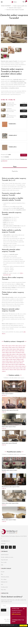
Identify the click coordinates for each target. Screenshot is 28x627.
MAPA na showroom (16, 614)
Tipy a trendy (3, 562)
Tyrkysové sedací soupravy (14, 369)
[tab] (14, 167)
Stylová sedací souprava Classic (9, 426)
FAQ (2, 584)
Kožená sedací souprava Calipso (9, 519)
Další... (2, 564)
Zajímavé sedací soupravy (11, 359)
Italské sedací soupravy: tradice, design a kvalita (16, 354)
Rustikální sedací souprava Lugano (9, 470)
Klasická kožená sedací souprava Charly (10, 486)
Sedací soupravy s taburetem (12, 361)
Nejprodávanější (4, 559)
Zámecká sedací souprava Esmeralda (10, 410)
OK (23, 625)
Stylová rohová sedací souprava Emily (10, 503)
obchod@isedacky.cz (5, 541)
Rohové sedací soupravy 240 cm (8, 366)
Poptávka (23, 155)
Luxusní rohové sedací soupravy (13, 367)
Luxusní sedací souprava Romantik (9, 443)
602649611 (3, 543)
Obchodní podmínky (5, 576)
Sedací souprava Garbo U (7, 393)
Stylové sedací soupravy (17, 345)
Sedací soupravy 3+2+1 (13, 347)
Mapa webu (3, 589)
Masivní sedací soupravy (14, 357)
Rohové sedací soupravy (7, 345)
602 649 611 (4, 161)
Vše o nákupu (3, 579)
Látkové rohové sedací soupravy (11, 350)
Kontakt (2, 571)
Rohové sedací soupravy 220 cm (16, 362)
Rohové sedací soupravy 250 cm (8, 364)
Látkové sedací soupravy (11, 349)
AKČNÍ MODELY (4, 554)
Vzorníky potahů (4, 587)
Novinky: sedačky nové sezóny (7, 557)
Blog (2, 574)
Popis (14, 166)
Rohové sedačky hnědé (20, 364)
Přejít (23, 390)
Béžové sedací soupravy (11, 352)
